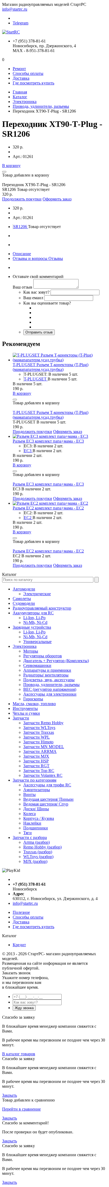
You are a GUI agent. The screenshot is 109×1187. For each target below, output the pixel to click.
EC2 (28, 517)
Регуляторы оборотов (42, 656)
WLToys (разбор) (38, 856)
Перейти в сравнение (21, 1109)
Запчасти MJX (36, 756)
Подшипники (35, 828)
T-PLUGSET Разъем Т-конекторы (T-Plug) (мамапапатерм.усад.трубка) (50, 367)
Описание (22, 253)
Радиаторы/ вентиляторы (46, 675)
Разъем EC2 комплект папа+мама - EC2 (48, 508)
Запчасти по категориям (34, 780)
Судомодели (24, 603)
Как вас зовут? (36, 292)
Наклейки (32, 823)
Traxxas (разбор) (37, 852)
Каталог (20, 97)
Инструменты (25, 708)
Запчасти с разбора (30, 837)
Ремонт (19, 68)
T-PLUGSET (36, 379)
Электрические (37, 594)
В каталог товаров (18, 1054)
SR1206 (20, 226)
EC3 (28, 450)
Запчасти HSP (36, 761)
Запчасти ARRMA (40, 751)
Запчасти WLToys (39, 727)
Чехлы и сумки (26, 713)
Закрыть (9, 1095)
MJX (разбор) (35, 861)
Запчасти (21, 718)
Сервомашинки (37, 665)
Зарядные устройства (32, 627)
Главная (20, 92)
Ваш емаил (33, 297)
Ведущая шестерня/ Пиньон (48, 799)
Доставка (21, 78)
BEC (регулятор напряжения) (49, 689)
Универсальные (37, 641)
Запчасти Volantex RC (42, 775)
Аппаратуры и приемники (47, 670)
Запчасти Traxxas (38, 732)
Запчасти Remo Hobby (43, 723)
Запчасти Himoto (38, 742)
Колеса (29, 813)
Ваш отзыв (22, 287)
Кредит (19, 944)
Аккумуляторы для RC (33, 613)
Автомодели (24, 589)
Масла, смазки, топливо (34, 703)
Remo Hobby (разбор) (42, 847)
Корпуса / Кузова (38, 818)
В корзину (11, 165)
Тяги (27, 832)
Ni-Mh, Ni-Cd (35, 622)
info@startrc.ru (14, 9)
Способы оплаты (28, 73)
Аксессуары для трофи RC (47, 785)
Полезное (21, 912)
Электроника (25, 101)
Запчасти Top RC (38, 770)
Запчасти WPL (36, 737)
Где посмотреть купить (33, 83)
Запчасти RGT (36, 766)
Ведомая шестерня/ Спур (45, 804)
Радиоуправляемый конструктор (42, 608)
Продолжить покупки (22, 199)
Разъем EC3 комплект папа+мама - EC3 (48, 441)
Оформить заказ (57, 199)
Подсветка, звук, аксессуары (49, 680)
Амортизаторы (36, 789)
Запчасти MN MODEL (43, 746)
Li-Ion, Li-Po (34, 617)
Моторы (30, 651)
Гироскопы (33, 699)
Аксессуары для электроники (49, 694)
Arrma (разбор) (36, 842)
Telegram (20, 23)
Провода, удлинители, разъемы (41, 106)
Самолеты (22, 598)
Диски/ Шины (36, 809)
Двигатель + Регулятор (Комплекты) (56, 660)
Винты (29, 794)
